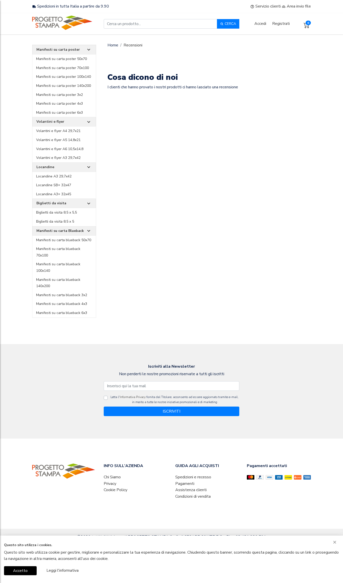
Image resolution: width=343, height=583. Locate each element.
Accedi (260, 23)
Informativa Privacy (133, 397)
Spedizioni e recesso (193, 477)
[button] (89, 49)
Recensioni (133, 45)
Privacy (110, 483)
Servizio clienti (267, 6)
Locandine (45, 167)
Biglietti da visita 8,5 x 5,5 (56, 212)
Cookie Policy (115, 490)
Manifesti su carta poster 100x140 (63, 76)
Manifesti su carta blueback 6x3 (61, 312)
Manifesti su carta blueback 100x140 (58, 267)
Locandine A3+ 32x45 (53, 194)
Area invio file (298, 6)
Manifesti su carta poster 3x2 (59, 94)
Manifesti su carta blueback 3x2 (61, 295)
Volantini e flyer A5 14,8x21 (58, 140)
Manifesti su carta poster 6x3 (59, 112)
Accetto (20, 570)
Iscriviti (171, 411)
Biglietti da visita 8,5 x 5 (55, 221)
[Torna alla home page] (62, 22)
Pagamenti (184, 483)
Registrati (281, 23)
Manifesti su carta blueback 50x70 (63, 240)
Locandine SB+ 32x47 (53, 185)
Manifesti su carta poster (58, 49)
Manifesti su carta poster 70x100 (62, 68)
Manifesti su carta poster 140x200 (63, 85)
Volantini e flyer (50, 121)
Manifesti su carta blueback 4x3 (61, 303)
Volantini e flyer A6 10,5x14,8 (59, 149)
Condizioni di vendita (193, 496)
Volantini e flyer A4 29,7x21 (58, 130)
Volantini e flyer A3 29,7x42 (58, 157)
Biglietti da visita (51, 203)
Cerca (230, 23)
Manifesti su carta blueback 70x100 (58, 252)
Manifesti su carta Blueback (60, 230)
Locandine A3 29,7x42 (54, 176)
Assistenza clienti (191, 490)
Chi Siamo (112, 477)
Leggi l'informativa (62, 570)
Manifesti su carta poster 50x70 (61, 58)
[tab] (64, 49)
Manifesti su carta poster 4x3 (59, 103)
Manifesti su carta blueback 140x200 (58, 283)
